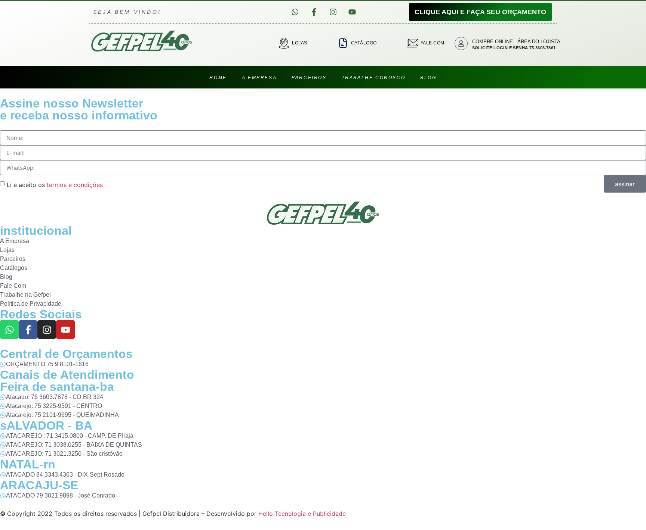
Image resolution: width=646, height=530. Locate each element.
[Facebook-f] (314, 12)
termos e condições (75, 184)
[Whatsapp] (295, 12)
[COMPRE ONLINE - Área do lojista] (461, 43)
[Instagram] (333, 12)
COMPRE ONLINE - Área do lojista (516, 41)
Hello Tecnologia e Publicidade (302, 513)
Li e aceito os (55, 184)
